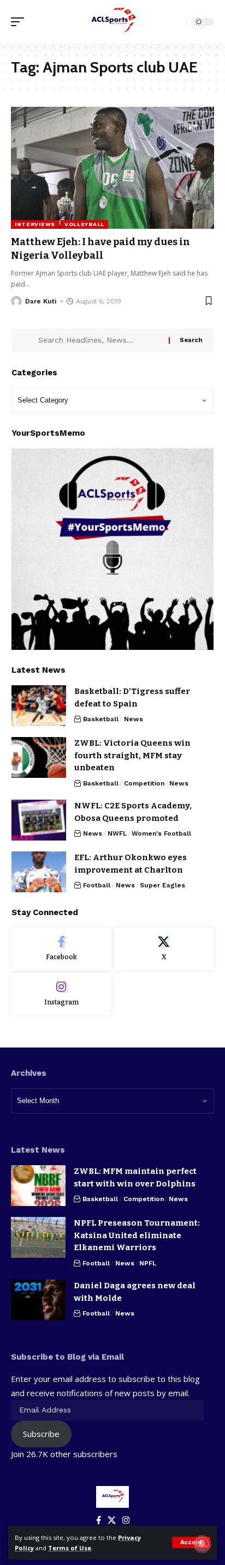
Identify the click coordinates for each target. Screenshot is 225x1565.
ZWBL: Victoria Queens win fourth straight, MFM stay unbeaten (132, 755)
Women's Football (161, 833)
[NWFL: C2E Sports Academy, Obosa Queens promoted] (38, 820)
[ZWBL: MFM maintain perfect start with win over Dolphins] (38, 1185)
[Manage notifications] (202, 1543)
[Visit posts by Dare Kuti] (16, 301)
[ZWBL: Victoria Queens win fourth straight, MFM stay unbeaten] (38, 757)
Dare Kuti (40, 301)
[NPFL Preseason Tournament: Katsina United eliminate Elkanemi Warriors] (38, 1237)
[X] (164, 949)
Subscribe (41, 1433)
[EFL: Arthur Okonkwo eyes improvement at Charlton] (38, 871)
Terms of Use (69, 1548)
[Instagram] (61, 994)
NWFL (117, 833)
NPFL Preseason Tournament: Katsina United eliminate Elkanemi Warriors (137, 1235)
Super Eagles (162, 885)
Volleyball (84, 224)
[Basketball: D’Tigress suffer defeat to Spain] (38, 705)
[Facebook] (61, 949)
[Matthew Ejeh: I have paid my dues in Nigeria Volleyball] (112, 167)
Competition (144, 783)
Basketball (101, 719)
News (133, 719)
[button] (191, 1542)
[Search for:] (99, 340)
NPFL (147, 1263)
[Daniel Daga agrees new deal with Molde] (38, 1300)
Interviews (35, 224)
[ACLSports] (112, 22)
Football (96, 885)
